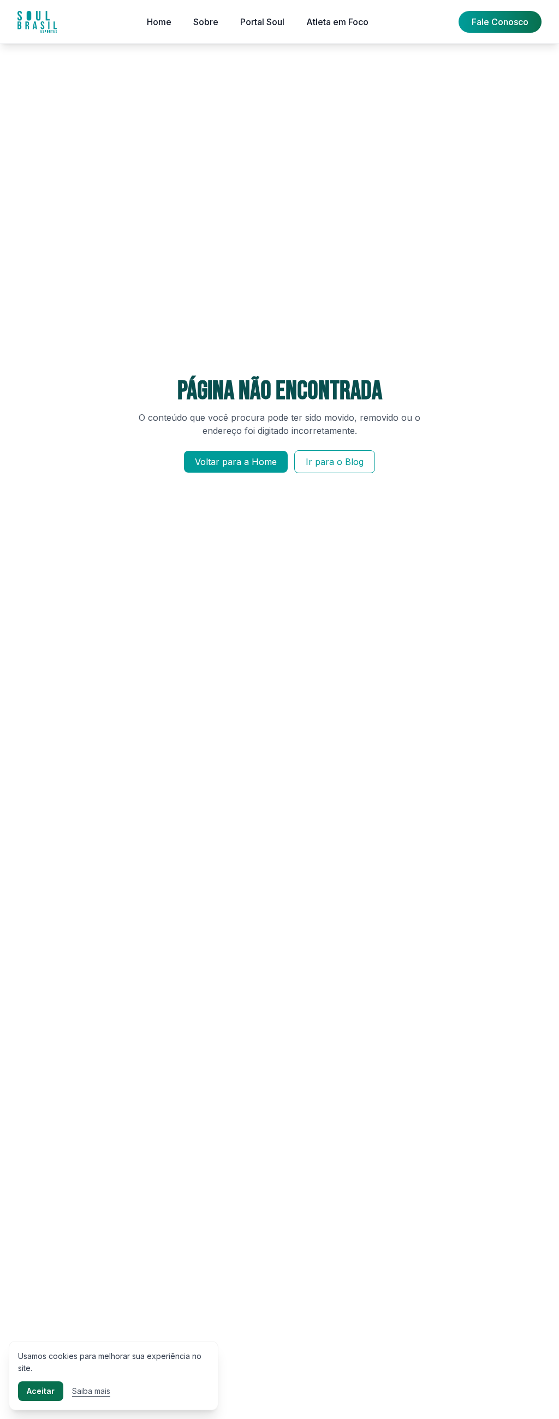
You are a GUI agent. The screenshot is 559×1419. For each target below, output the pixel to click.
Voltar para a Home (236, 461)
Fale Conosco (500, 21)
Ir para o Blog (335, 461)
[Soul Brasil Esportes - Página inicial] (37, 22)
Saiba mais (91, 1391)
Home (159, 21)
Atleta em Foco (337, 21)
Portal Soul (262, 21)
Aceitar (41, 1391)
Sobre (205, 21)
